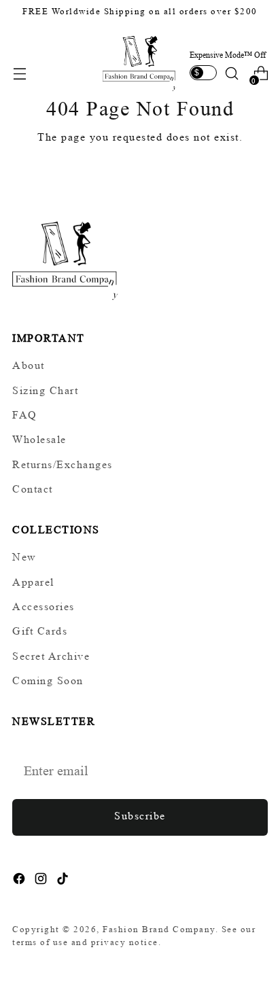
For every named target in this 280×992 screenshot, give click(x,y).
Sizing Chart (45, 390)
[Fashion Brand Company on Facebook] (20, 881)
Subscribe (140, 815)
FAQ (24, 414)
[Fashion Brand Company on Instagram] (42, 881)
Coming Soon (48, 680)
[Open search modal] (231, 74)
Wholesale (39, 439)
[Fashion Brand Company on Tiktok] (64, 881)
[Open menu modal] (19, 74)
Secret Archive (51, 656)
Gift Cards (39, 630)
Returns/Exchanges (62, 464)
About (28, 365)
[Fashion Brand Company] (140, 62)
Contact (32, 488)
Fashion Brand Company (159, 929)
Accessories (43, 606)
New (24, 556)
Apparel (33, 581)
